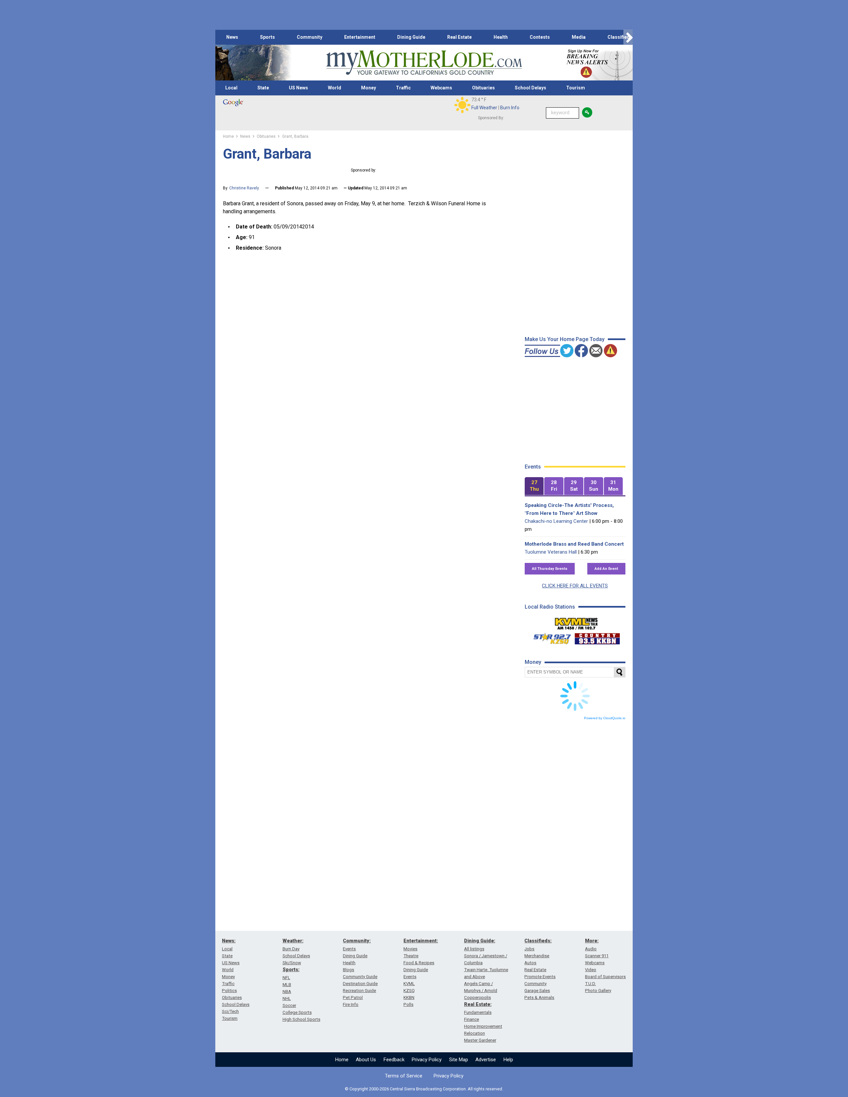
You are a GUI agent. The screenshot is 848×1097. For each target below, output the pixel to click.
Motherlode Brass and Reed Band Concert (574, 544)
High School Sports (301, 1019)
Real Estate (459, 37)
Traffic (403, 87)
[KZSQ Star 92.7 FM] (549, 637)
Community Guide (360, 976)
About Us (366, 1060)
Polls (408, 1004)
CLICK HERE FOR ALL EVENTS (575, 586)
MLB (287, 984)
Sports (267, 37)
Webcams (441, 87)
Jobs (529, 948)
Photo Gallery (598, 990)
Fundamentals (478, 1012)
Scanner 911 (597, 955)
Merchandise (536, 955)
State (263, 87)
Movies (410, 948)
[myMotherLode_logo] (424, 62)
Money (368, 87)
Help (508, 1060)
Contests (540, 37)
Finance (471, 1019)
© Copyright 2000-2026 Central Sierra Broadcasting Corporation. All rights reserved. (424, 1088)
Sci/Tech (230, 1011)
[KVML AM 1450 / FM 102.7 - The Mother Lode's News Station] (576, 622)
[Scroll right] (628, 37)
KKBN (408, 997)
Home (341, 1060)
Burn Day (291, 948)
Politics (229, 990)
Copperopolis (477, 997)
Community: (357, 941)
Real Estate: (478, 1004)
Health (501, 37)
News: (229, 941)
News (232, 37)
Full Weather (484, 107)
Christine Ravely (244, 188)
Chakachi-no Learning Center (556, 521)
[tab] (534, 486)
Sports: (291, 969)
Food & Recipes (418, 962)
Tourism (575, 87)
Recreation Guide (359, 990)
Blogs (348, 969)
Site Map (458, 1060)
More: (592, 941)
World (334, 87)
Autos (530, 962)
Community (309, 37)
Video (590, 969)
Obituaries (483, 87)
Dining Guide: (479, 941)
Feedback (394, 1060)
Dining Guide (411, 37)
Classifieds (620, 37)
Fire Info (350, 1004)
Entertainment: (420, 941)
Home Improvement (483, 1026)
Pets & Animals (539, 997)
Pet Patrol (353, 997)
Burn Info (509, 107)
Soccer (289, 1005)
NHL (287, 998)
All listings (474, 948)
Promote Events (540, 976)
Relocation (474, 1033)
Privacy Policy (427, 1060)
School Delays (530, 87)
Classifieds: (538, 941)
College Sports (297, 1012)
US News (298, 87)
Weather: (293, 941)
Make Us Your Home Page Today (565, 339)
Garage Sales (537, 990)
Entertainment (359, 37)
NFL (286, 977)
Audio (591, 948)
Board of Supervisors (605, 976)
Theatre (410, 955)
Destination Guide (360, 983)
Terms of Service (403, 1076)
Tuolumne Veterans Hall (551, 552)
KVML (409, 983)
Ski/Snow (292, 962)
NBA (287, 991)
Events (349, 948)
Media (579, 37)
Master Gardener (480, 1040)
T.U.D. (590, 983)
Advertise (485, 1060)
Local (231, 87)
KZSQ (409, 990)
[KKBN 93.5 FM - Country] (597, 637)
